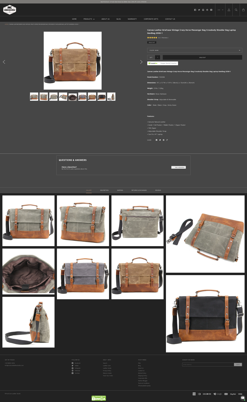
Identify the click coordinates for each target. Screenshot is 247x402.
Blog (119, 19)
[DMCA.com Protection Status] (98, 400)
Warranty (132, 19)
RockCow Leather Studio (13, 393)
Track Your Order (108, 375)
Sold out (202, 57)
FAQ (139, 363)
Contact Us (170, 19)
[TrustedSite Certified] (162, 63)
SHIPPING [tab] (120, 190)
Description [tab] (104, 190)
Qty (151, 57)
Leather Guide (107, 368)
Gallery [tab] (89, 190)
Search (105, 363)
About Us (106, 19)
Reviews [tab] (158, 190)
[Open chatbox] (242, 398)
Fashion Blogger (143, 380)
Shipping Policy (142, 375)
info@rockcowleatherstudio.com (14, 365)
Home (74, 19)
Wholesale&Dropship (144, 385)
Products (88, 19)
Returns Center (107, 373)
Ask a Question (179, 167)
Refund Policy (142, 373)
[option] (73, 61)
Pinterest (77, 370)
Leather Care (107, 365)
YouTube (77, 373)
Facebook (77, 363)
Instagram (77, 368)
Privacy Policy (107, 370)
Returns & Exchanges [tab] (139, 190)
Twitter (77, 365)
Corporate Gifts (151, 19)
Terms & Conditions (143, 383)
